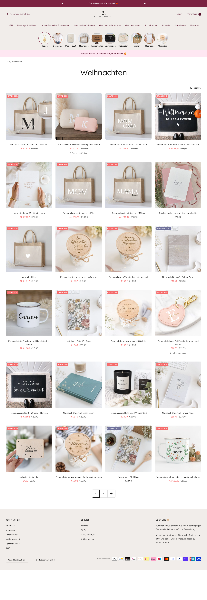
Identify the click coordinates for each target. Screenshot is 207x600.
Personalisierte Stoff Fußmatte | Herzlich (29, 413)
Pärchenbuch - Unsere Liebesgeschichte (178, 213)
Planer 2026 (70, 46)
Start (8, 62)
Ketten (45, 46)
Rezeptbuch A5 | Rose (128, 477)
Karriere (84, 525)
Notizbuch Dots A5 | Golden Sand (178, 277)
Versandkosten (13, 543)
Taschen (136, 46)
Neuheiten (84, 46)
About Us (10, 525)
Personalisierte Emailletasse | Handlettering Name (28, 343)
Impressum (11, 530)
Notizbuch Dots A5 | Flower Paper (178, 413)
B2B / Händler (87, 534)
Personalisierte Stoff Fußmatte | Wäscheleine (178, 144)
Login (179, 14)
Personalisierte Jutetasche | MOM (78, 213)
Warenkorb (193, 14)
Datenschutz (11, 534)
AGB (8, 548)
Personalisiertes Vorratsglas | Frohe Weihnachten (78, 477)
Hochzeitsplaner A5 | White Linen (29, 213)
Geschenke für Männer (110, 25)
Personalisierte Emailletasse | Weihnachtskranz (178, 477)
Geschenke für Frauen (84, 25)
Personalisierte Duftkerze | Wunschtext (128, 413)
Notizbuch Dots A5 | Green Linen (78, 413)
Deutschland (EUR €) (16, 560)
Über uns (194, 25)
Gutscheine (180, 25)
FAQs (83, 530)
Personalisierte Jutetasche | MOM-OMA (128, 144)
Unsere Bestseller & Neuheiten (55, 25)
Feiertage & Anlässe (26, 25)
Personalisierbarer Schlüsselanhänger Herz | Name (178, 343)
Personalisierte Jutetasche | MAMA (128, 213)
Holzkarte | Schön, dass (29, 477)
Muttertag (162, 46)
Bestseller (57, 46)
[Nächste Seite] (111, 493)
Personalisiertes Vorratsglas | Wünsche (78, 277)
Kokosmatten (97, 46)
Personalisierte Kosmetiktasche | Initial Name (79, 144)
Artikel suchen (87, 539)
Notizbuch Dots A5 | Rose (79, 341)
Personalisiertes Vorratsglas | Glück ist (128, 341)
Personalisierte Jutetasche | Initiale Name (29, 144)
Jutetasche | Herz (29, 277)
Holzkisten (123, 46)
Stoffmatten (110, 46)
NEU (10, 25)
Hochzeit (149, 46)
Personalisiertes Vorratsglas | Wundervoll (128, 277)
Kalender (166, 25)
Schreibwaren (151, 25)
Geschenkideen (132, 25)
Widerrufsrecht (13, 539)
